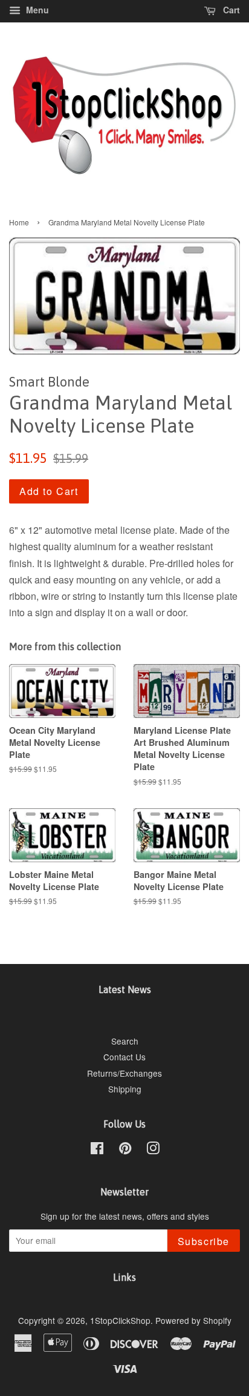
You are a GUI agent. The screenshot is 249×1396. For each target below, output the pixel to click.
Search (124, 1041)
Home (19, 222)
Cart (230, 10)
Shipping (124, 1089)
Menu (36, 10)
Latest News (125, 989)
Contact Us (124, 1057)
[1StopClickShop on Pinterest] (125, 1150)
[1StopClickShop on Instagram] (153, 1150)
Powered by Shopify (193, 1320)
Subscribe (204, 1241)
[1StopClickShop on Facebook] (97, 1150)
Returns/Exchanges (124, 1073)
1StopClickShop (120, 1320)
